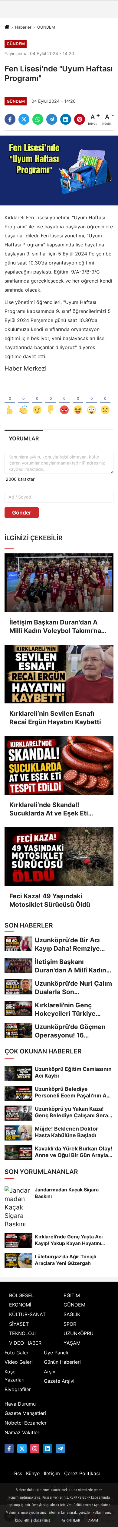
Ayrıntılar (71, 1520)
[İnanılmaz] (91, 400)
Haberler (23, 27)
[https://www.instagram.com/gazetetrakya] (34, 1448)
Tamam (92, 1520)
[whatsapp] (37, 119)
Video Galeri (19, 1362)
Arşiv (49, 1372)
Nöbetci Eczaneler (26, 1423)
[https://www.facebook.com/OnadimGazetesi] (9, 1448)
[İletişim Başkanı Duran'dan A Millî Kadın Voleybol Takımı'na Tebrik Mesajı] (59, 582)
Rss (18, 1473)
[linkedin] (65, 119)
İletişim (52, 1473)
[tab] (24, 438)
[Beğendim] (10, 400)
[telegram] (51, 119)
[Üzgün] (105, 400)
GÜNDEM (46, 27)
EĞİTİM (72, 1295)
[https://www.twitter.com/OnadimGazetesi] (21, 1448)
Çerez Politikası (82, 1473)
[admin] (60, 1448)
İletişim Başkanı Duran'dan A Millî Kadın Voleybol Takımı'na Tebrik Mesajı (55, 626)
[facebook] (10, 119)
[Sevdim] (37, 400)
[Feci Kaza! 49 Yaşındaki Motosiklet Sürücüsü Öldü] (59, 856)
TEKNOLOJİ (22, 1333)
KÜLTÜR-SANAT (27, 1314)
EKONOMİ (20, 1305)
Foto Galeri (17, 1353)
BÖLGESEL (21, 1295)
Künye (33, 1473)
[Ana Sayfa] (7, 27)
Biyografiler (18, 1389)
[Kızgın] (64, 400)
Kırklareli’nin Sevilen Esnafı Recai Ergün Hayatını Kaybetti (55, 718)
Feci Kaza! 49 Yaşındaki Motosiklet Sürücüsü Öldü (49, 900)
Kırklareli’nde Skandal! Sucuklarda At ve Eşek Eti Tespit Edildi (48, 809)
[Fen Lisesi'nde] (59, 170)
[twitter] (23, 119)
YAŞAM (72, 1343)
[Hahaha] (78, 400)
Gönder (21, 512)
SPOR (70, 1324)
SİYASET (19, 1324)
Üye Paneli (56, 1353)
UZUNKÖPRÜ (78, 1333)
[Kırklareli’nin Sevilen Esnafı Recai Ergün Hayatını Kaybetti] (59, 674)
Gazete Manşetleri (25, 1413)
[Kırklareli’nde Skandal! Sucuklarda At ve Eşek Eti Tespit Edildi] (59, 765)
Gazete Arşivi (59, 1381)
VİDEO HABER (25, 1343)
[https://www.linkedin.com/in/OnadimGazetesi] (47, 1448)
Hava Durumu (20, 1404)
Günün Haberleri (62, 1362)
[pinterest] (79, 119)
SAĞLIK (72, 1314)
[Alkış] (23, 400)
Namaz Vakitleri (23, 1432)
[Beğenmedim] (50, 400)
